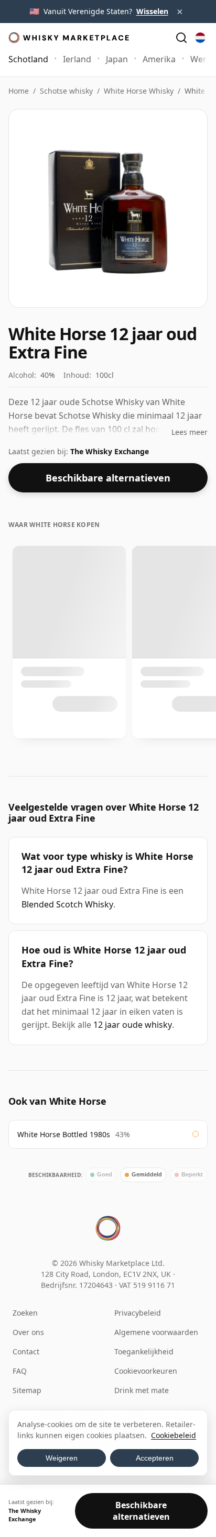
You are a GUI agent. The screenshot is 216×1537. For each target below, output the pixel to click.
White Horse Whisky (139, 91)
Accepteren (155, 1458)
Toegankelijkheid (144, 1351)
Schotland (28, 59)
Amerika (159, 59)
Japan (117, 59)
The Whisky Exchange (109, 451)
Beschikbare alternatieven (108, 478)
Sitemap (27, 1390)
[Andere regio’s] (200, 37)
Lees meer (189, 432)
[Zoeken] (181, 37)
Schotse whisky (66, 91)
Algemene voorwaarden (156, 1332)
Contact (26, 1351)
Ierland (77, 59)
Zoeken (25, 1313)
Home (18, 91)
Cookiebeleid (173, 1435)
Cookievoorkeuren (145, 1371)
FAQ (20, 1371)
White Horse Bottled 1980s (63, 1134)
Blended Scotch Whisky (67, 904)
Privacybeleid (137, 1313)
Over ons (28, 1332)
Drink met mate (141, 1390)
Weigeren (62, 1458)
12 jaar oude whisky (132, 1024)
